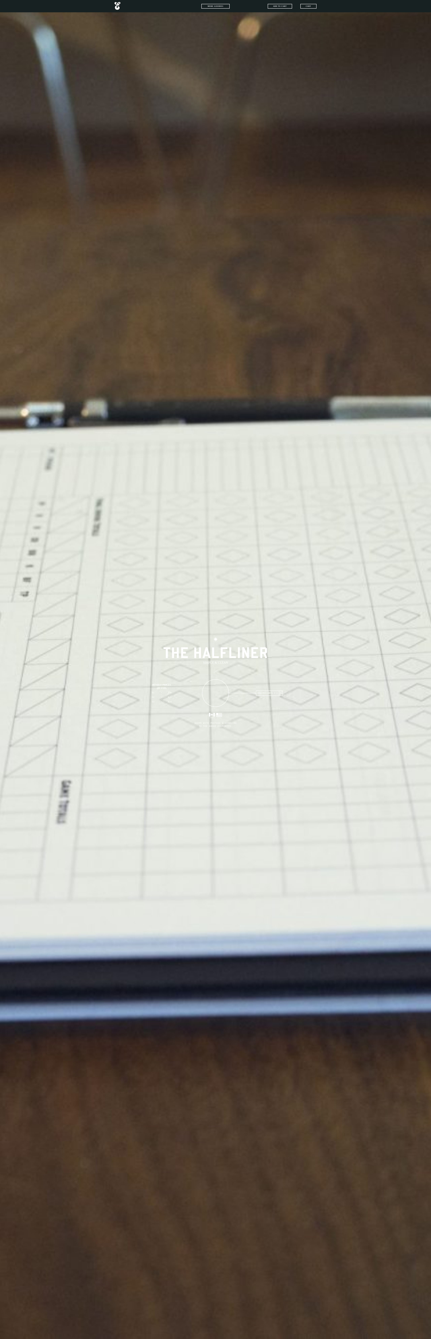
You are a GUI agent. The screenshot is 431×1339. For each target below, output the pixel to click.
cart (308, 6)
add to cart (280, 6)
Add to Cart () (267, 693)
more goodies (215, 6)
